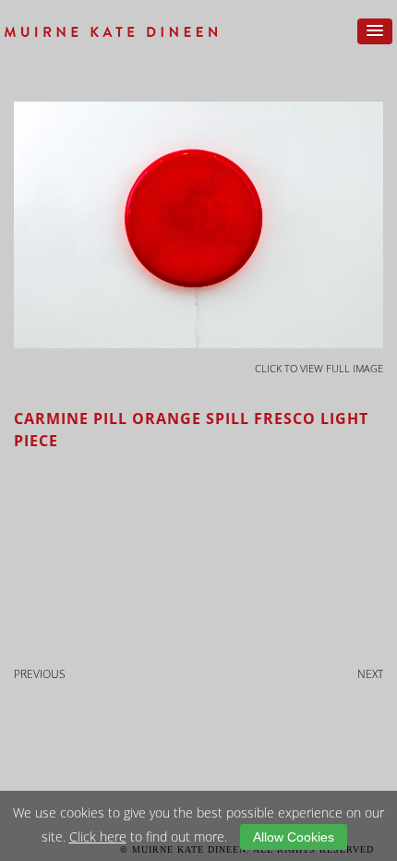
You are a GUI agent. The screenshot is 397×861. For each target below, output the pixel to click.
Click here (97, 836)
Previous (40, 674)
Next (370, 674)
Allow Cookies (293, 837)
